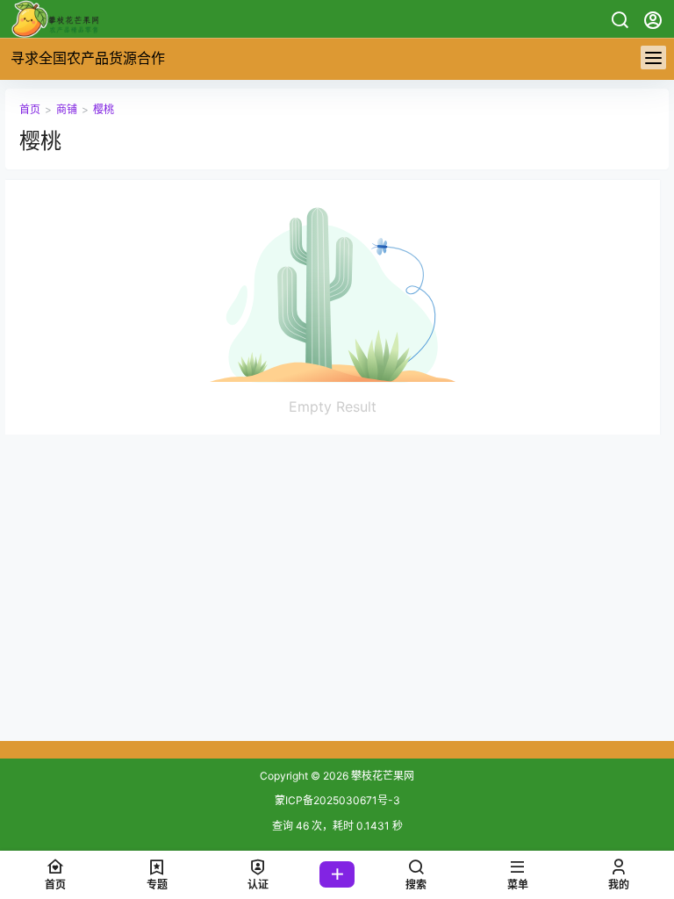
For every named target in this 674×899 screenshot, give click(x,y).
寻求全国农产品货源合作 (88, 58)
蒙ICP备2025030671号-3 (337, 800)
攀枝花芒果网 (381, 775)
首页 (29, 109)
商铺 (66, 109)
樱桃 (103, 109)
